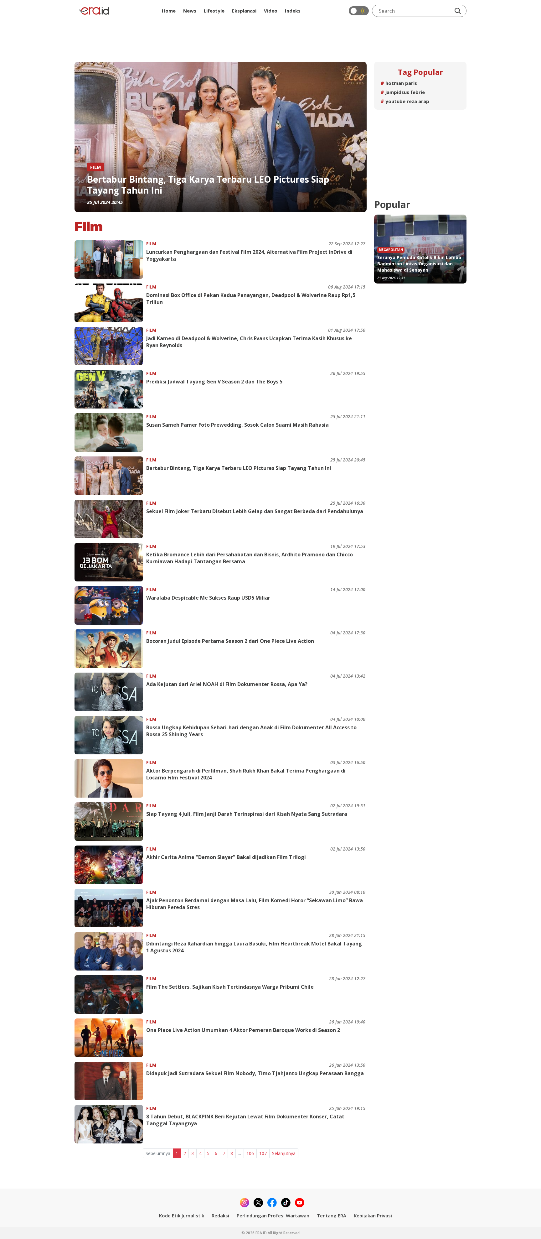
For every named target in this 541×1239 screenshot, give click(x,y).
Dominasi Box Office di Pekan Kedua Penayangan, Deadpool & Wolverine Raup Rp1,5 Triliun (250, 298)
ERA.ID (261, 1233)
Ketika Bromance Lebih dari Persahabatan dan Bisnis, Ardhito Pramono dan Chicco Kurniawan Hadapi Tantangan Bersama (249, 558)
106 (250, 1153)
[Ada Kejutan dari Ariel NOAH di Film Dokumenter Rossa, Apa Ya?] (110, 692)
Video (270, 11)
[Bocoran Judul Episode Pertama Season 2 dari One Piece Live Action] (110, 648)
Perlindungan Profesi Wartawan (273, 1215)
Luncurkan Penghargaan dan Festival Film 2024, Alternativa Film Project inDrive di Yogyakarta (249, 255)
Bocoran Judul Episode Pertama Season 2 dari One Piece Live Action (230, 641)
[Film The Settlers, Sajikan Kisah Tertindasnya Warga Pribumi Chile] (110, 994)
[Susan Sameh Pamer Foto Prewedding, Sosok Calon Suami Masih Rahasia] (110, 432)
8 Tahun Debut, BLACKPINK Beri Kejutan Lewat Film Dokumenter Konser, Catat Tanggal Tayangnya (245, 1120)
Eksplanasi (244, 11)
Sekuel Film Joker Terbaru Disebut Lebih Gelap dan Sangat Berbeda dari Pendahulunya (254, 511)
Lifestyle (214, 11)
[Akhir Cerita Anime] (110, 865)
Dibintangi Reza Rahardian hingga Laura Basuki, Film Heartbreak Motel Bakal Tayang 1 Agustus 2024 (254, 947)
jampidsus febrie (402, 92)
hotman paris (398, 83)
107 (263, 1153)
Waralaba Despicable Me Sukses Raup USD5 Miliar (208, 597)
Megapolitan (391, 249)
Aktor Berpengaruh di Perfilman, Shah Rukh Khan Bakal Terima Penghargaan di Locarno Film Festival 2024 (246, 774)
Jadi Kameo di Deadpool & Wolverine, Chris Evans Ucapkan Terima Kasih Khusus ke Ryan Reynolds (249, 342)
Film (151, 244)
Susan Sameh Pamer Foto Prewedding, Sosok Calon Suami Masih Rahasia (237, 424)
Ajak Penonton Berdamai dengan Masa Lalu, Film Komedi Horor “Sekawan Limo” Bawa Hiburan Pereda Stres (254, 904)
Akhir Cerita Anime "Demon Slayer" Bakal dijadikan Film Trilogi (226, 857)
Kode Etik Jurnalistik (181, 1215)
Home (169, 11)
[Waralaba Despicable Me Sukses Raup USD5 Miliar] (110, 605)
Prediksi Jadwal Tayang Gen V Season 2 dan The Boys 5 (214, 381)
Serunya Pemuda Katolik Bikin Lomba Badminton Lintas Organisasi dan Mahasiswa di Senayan (419, 263)
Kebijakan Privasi (373, 1215)
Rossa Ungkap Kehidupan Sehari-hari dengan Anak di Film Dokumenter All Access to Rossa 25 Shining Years (251, 731)
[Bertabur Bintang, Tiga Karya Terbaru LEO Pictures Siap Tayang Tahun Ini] (110, 475)
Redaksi (220, 1215)
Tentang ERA (331, 1215)
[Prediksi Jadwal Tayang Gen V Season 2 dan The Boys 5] (110, 389)
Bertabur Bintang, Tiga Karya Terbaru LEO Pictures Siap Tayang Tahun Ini (238, 468)
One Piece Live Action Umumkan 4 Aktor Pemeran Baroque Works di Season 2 (243, 1030)
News (189, 11)
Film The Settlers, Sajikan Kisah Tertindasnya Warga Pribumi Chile (230, 986)
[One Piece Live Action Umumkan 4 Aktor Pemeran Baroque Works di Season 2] (110, 1037)
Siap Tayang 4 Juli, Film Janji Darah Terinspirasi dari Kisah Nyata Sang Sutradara (246, 813)
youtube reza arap (404, 101)
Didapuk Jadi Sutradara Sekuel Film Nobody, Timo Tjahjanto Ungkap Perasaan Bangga (255, 1073)
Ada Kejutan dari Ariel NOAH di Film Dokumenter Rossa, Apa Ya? (218, 185)
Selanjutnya (284, 1153)
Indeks (293, 11)
